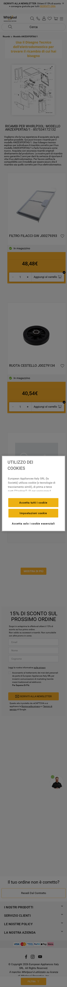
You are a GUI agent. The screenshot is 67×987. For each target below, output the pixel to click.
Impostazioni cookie (33, 513)
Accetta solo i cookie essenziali (33, 523)
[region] (33, 493)
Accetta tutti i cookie (33, 502)
